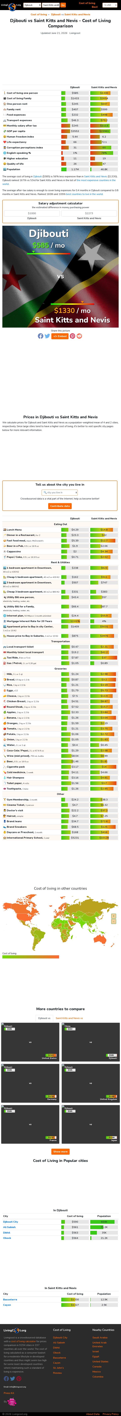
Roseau (57, 1373)
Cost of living (87, 3)
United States (100, 1361)
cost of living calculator (23, 1341)
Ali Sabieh (9, 1227)
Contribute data (60, 506)
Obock (7, 1238)
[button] (40, 336)
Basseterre (10, 1299)
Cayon (7, 1305)
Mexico (96, 1371)
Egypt (95, 1356)
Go (63, 5)
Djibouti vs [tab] (44, 1018)
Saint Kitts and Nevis (77, 14)
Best (95, 7)
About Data (93, 1414)
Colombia (97, 1376)
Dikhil (6, 1232)
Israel (95, 1351)
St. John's (58, 1368)
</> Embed (59, 336)
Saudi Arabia (99, 1337)
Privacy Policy (111, 1414)
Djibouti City (10, 1222)
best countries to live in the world (84, 194)
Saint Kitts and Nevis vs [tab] (69, 1018)
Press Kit (9, 1393)
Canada (96, 1366)
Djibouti (56, 14)
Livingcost (74, 33)
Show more (60, 1151)
